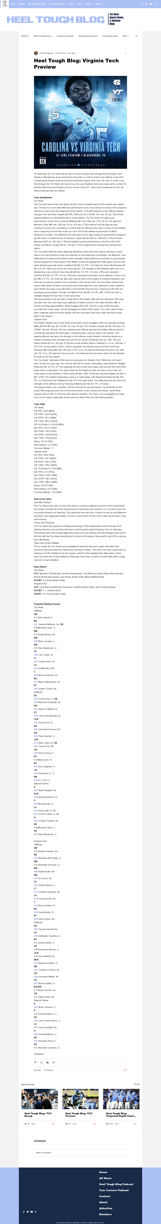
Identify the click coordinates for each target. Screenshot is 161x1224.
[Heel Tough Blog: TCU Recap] (40, 1099)
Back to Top (4, 1213)
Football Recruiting (110, 36)
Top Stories (38, 1054)
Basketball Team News (88, 36)
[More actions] (125, 53)
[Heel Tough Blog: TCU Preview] (80, 1099)
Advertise (105, 1208)
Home (103, 1172)
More (125, 36)
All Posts (24, 36)
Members (105, 1214)
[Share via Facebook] (35, 1062)
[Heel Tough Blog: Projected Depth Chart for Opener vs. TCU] (121, 1099)
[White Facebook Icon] (23, 1211)
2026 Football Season (42, 36)
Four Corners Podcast (114, 1190)
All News (105, 1178)
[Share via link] (53, 1062)
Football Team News (65, 36)
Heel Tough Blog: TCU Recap (38, 1114)
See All (137, 1084)
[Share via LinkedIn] (47, 1062)
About (103, 1202)
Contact (104, 1196)
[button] (136, 36)
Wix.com (100, 1223)
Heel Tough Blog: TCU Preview (78, 1114)
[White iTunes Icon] (155, 4)
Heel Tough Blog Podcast (116, 1184)
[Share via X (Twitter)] (41, 1062)
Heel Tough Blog (56, 20)
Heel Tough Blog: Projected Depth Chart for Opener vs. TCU (120, 1114)
